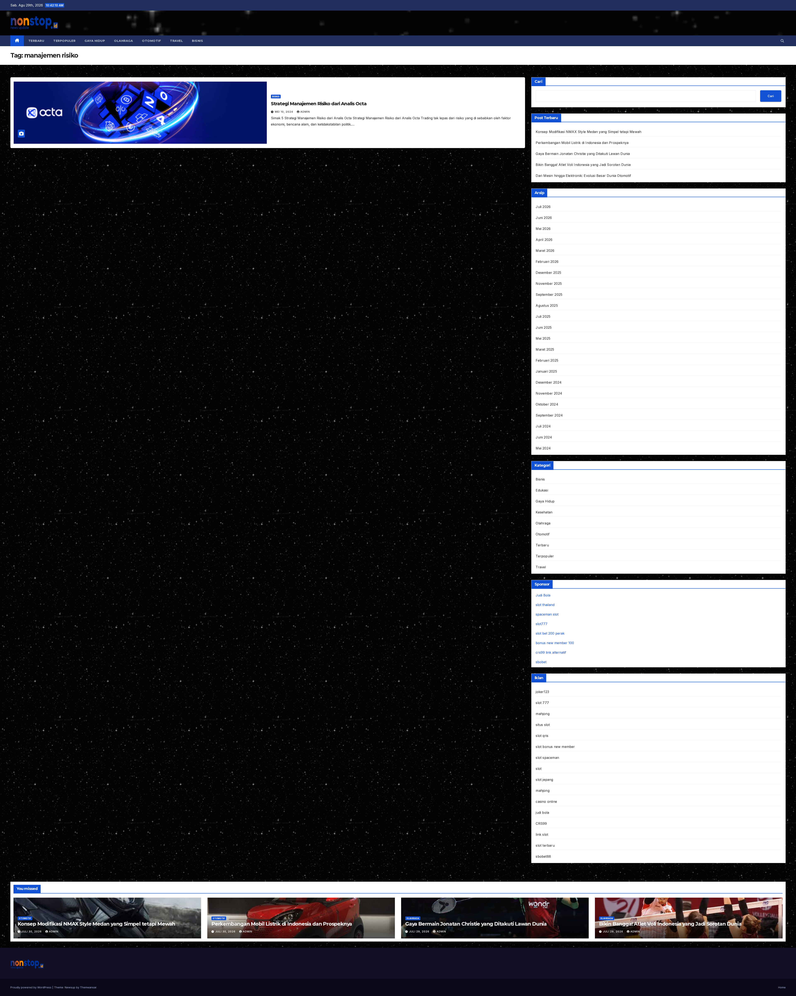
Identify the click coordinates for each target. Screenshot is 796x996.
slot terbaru (545, 845)
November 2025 (549, 283)
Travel (176, 41)
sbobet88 (543, 856)
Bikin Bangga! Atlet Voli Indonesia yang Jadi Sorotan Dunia (583, 165)
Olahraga (123, 41)
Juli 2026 (543, 207)
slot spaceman (547, 758)
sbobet (541, 662)
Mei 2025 (543, 338)
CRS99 (541, 823)
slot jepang (544, 779)
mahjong (542, 714)
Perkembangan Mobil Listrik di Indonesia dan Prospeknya (582, 143)
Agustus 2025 (547, 305)
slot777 (541, 624)
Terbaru (36, 41)
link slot (542, 834)
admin (305, 111)
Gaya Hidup (95, 41)
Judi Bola (543, 595)
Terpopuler (64, 41)
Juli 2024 (543, 426)
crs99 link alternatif (551, 652)
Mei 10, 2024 (284, 111)
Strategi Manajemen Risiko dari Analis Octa (318, 103)
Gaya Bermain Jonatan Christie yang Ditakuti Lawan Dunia (583, 154)
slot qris (542, 736)
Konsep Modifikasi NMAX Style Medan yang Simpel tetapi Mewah (588, 132)
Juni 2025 (544, 327)
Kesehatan (544, 512)
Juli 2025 (543, 316)
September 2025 (549, 294)
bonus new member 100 (555, 643)
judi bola (542, 812)
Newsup (70, 987)
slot (538, 769)
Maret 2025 (545, 349)
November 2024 (549, 393)
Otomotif (151, 41)
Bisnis (197, 41)
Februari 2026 (547, 262)
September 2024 (549, 415)
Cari (538, 81)
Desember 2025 (548, 272)
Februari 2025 (547, 360)
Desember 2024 (549, 382)
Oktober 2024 (547, 404)
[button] (782, 41)
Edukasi (542, 490)
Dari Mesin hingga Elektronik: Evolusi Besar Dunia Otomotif (583, 176)
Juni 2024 (544, 437)
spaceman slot (547, 614)
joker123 (542, 692)
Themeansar (88, 987)
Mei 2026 (543, 229)
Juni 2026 (544, 218)
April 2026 (544, 240)
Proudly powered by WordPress (31, 987)
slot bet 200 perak (550, 633)
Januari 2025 (546, 371)
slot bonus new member (555, 747)
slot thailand (545, 605)
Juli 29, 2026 (419, 931)
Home (782, 987)
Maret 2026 (545, 251)
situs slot (543, 725)
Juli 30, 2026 (32, 931)
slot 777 (542, 703)
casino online (546, 801)
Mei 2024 (543, 448)
